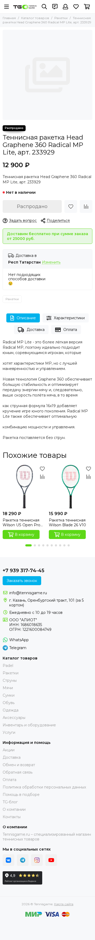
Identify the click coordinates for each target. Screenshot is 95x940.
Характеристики (69, 318)
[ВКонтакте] (8, 860)
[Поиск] (44, 6)
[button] (28, 545)
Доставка (36, 329)
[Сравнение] (86, 206)
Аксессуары (14, 717)
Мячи (8, 687)
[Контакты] (55, 6)
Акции (9, 750)
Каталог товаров (35, 18)
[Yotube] (51, 860)
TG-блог (10, 802)
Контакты (12, 816)
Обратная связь (17, 772)
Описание (26, 318)
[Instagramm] (37, 860)
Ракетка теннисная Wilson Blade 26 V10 (67, 522)
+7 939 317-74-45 (23, 571)
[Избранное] (70, 206)
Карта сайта (63, 904)
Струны (10, 680)
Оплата (70, 329)
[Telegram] (22, 860)
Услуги (9, 732)
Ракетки (61, 18)
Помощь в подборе (21, 794)
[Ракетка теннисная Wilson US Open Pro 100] (24, 486)
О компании (14, 809)
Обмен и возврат (19, 764)
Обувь (9, 702)
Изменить (51, 262)
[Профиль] (65, 6)
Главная (9, 18)
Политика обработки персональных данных (44, 787)
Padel (8, 665)
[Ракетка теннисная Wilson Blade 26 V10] (70, 486)
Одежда (10, 710)
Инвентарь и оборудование (29, 725)
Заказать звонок (22, 580)
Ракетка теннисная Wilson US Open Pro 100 (21, 522)
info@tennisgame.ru (28, 592)
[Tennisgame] (24, 7)
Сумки (9, 695)
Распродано (32, 206)
